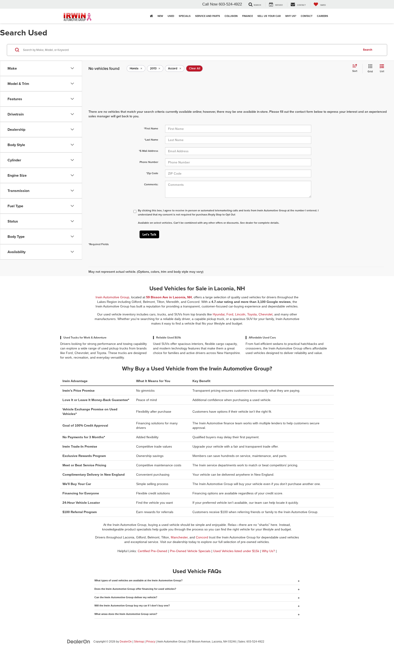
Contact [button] (306, 16)
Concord (202, 537)
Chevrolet (265, 314)
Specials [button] (185, 16)
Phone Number (149, 162)
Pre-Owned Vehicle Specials (190, 551)
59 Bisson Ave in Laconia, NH (169, 297)
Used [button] (171, 16)
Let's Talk (149, 234)
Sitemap (139, 641)
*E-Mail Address (148, 151)
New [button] (160, 16)
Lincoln (240, 314)
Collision (231, 16)
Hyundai (219, 314)
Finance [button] (247, 16)
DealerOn (126, 641)
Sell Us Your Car (269, 16)
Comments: (151, 184)
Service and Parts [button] (207, 16)
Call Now (210, 4)
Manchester (179, 537)
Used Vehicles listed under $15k (236, 551)
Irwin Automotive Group (112, 297)
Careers (322, 16)
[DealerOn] (78, 641)
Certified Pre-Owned (152, 551)
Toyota (252, 314)
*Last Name (151, 140)
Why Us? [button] (290, 16)
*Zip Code (152, 173)
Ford (229, 314)
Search (367, 49)
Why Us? (268, 551)
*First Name (151, 128)
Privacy (150, 641)
